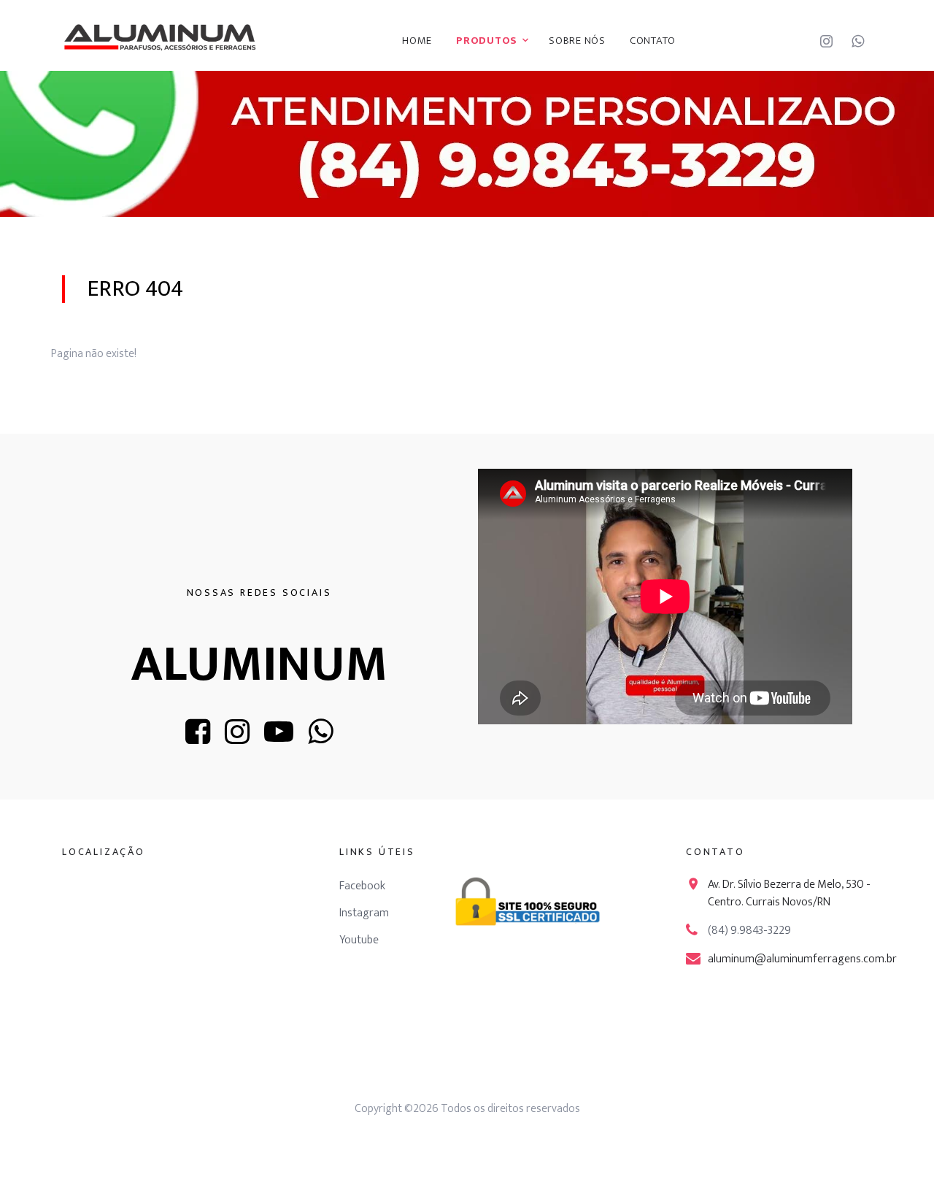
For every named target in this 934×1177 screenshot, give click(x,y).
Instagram (364, 913)
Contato (653, 40)
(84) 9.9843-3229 (749, 930)
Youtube (359, 940)
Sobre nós (577, 40)
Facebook (362, 886)
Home (417, 40)
